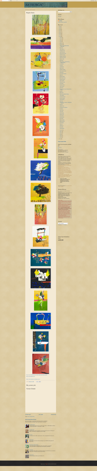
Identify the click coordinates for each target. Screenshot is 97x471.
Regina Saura (62, 68)
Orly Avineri (61, 87)
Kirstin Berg (61, 118)
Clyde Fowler (62, 110)
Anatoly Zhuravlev (62, 79)
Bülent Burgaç (60, 147)
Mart (60, 134)
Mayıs (61, 131)
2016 (60, 32)
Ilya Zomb (61, 65)
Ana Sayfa (41, 414)
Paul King (61, 104)
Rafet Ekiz (61, 75)
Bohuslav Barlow (62, 76)
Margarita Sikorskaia (63, 56)
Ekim (61, 40)
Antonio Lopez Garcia (63, 53)
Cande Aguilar (31, 439)
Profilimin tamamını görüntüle (62, 22)
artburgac (60, 20)
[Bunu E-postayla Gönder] (36, 381)
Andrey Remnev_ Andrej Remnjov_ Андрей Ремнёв (65, 62)
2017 (60, 30)
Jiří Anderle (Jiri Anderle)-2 (63, 107)
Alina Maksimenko (32, 424)
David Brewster (62, 117)
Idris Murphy (61, 83)
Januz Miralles (62, 95)
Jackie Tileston (62, 86)
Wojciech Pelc (62, 114)
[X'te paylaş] (38, 381)
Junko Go (61, 124)
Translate (65, 224)
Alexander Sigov (31, 429)
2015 (60, 33)
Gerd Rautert (61, 72)
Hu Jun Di (30, 434)
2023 (60, 26)
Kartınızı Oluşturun (60, 149)
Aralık (61, 37)
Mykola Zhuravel (62, 121)
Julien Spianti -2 (62, 49)
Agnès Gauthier (62, 80)
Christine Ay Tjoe (62, 50)
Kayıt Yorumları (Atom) (31, 416)
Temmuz (61, 44)
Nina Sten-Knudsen (62, 96)
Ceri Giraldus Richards (63, 73)
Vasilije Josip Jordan (63, 57)
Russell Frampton (62, 98)
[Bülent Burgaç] (58, 148)
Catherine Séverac (62, 54)
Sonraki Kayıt (28, 414)
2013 (60, 36)
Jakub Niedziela (62, 99)
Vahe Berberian (62, 128)
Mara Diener (61, 60)
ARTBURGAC (34, 5)
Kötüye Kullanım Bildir (62, 141)
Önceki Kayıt (53, 414)
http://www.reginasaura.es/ (30, 376)
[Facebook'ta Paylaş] (39, 381)
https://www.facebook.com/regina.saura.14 (33, 379)
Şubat (61, 135)
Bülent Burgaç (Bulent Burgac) (30, 419)
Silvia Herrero (62, 115)
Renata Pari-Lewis (62, 82)
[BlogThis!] (37, 381)
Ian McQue (61, 108)
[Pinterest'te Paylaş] (40, 381)
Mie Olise (61, 91)
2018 (60, 29)
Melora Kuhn (61, 92)
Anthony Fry (61, 125)
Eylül (61, 41)
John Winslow (62, 66)
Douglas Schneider (62, 69)
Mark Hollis (61, 47)
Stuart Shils (61, 111)
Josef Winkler (62, 122)
